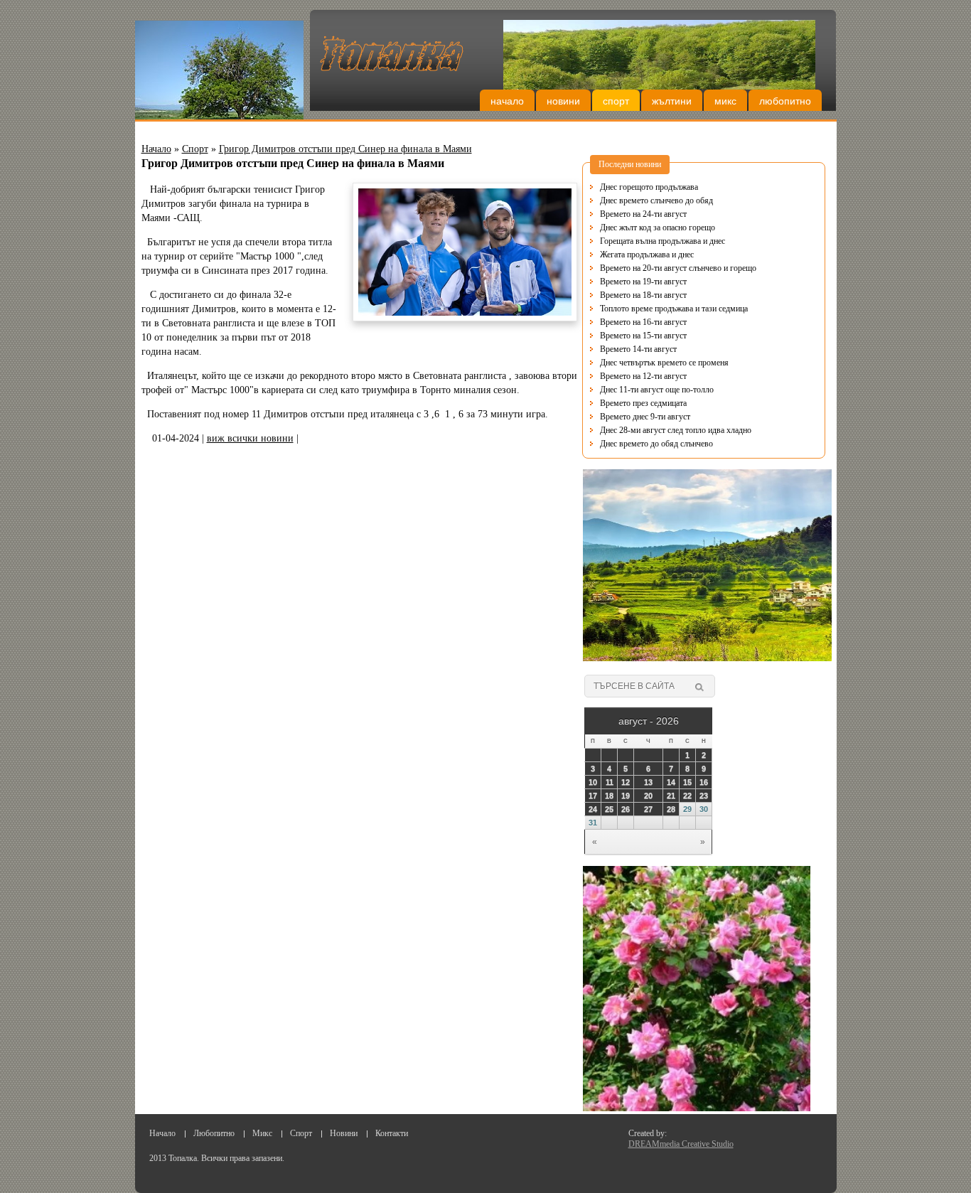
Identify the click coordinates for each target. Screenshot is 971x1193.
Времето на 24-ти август (643, 214)
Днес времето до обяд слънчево (656, 444)
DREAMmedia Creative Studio (681, 1144)
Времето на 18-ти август (643, 295)
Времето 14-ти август (638, 349)
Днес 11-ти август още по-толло (657, 390)
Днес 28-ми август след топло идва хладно (675, 430)
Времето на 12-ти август (643, 376)
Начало (507, 101)
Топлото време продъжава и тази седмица (674, 309)
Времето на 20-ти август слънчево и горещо (678, 268)
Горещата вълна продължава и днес (662, 241)
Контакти (391, 1133)
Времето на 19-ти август (643, 282)
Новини (563, 101)
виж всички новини (250, 438)
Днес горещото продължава (649, 187)
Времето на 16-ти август (643, 322)
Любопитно (785, 101)
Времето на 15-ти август (643, 336)
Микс (725, 101)
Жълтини (672, 101)
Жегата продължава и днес (647, 255)
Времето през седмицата (643, 403)
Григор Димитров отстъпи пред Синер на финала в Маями (345, 149)
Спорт (616, 101)
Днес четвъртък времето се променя (664, 363)
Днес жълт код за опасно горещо (657, 227)
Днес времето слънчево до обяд (656, 200)
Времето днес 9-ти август (645, 417)
